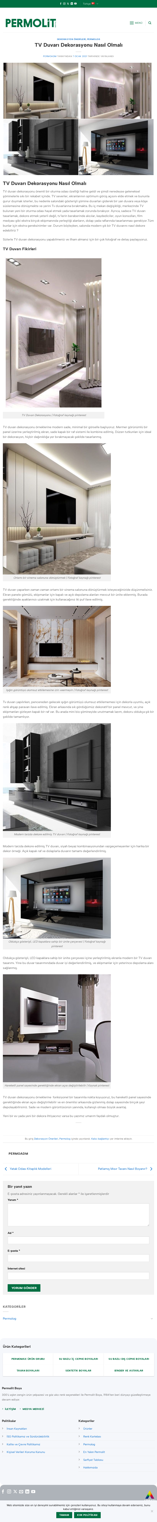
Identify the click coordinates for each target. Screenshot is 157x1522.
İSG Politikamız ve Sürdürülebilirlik (28, 1436)
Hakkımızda (90, 1467)
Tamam (64, 1515)
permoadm (49, 56)
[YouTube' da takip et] (75, 3)
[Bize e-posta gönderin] (21, 1492)
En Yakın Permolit (94, 1452)
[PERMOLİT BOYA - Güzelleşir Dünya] (31, 23)
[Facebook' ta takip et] (61, 3)
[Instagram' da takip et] (64, 3)
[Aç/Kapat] (152, 1318)
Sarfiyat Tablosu (93, 1460)
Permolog (93, 39)
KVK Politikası (87, 1515)
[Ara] (149, 23)
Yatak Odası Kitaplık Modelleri (30, 1169)
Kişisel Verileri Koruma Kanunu (26, 1452)
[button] (136, 23)
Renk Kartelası (92, 1436)
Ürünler (87, 1428)
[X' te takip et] (68, 3)
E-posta (14, 1250)
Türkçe (87, 3)
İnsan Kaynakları (17, 1428)
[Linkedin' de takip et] (72, 3)
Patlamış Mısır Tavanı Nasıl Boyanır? (123, 1169)
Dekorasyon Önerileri (71, 39)
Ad (11, 1233)
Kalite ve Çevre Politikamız (23, 1444)
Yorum (13, 1200)
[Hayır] (152, 1512)
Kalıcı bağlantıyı (100, 1138)
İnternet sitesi (16, 1268)
